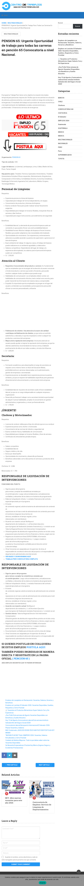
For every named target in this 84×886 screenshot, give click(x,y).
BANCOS (61, 98)
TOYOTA (61, 159)
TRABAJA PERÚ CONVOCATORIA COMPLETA (21, 559)
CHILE (60, 101)
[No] (81, 880)
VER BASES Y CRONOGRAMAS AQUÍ (18, 556)
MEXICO (61, 132)
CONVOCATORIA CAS (65, 109)
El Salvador (62, 117)
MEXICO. (61, 136)
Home (4, 23)
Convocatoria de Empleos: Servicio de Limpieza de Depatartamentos (42, 806)
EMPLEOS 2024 (63, 120)
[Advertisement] (28, 77)
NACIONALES (63, 143)
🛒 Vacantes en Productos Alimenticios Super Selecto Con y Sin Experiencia (70, 61)
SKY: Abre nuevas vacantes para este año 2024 (13, 800)
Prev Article (11, 765)
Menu (6, 15)
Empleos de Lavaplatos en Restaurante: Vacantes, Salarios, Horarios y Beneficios (70, 43)
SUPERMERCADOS (65, 155)
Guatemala (62, 124)
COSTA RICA (62, 113)
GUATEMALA (62, 128)
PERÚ (60, 147)
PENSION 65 (16, 157)
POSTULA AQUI (35, 647)
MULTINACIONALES (15, 23)
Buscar (60, 23)
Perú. (60, 151)
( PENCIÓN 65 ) (21, 658)
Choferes (61, 105)
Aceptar (42, 883)
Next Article (44, 765)
